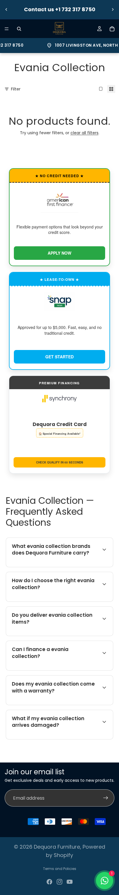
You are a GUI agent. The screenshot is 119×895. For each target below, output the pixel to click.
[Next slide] (112, 9)
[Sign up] (106, 798)
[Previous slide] (6, 9)
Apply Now (59, 253)
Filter (16, 89)
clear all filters (84, 133)
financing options (57, 669)
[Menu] (6, 28)
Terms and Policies (59, 868)
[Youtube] (69, 881)
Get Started (59, 356)
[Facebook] (49, 881)
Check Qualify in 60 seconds (59, 462)
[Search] (19, 28)
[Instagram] (59, 881)
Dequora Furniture (57, 846)
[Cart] (112, 28)
